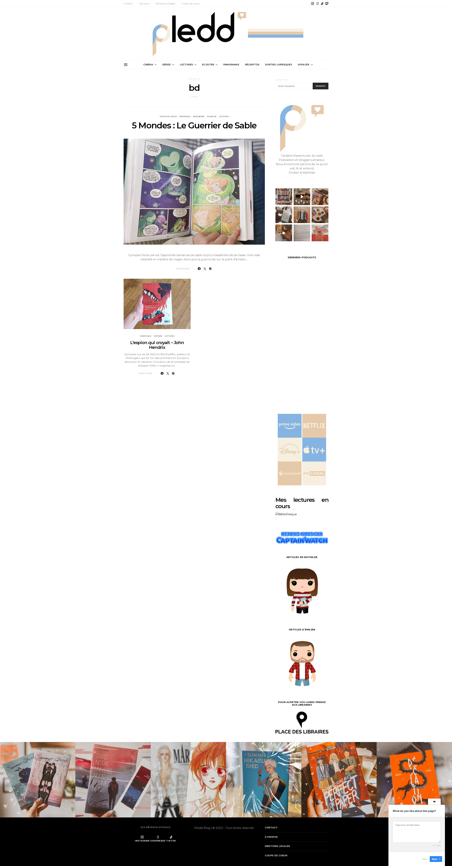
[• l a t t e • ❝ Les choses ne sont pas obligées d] (320, 196)
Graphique (185, 116)
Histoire (158, 336)
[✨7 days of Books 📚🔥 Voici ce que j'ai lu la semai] (283, 232)
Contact (128, 3)
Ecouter (208, 64)
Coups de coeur (191, 3)
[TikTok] (322, 3)
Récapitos (252, 64)
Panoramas (231, 64)
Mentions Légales (165, 3)
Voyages (303, 64)
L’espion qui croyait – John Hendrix (157, 345)
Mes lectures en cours (301, 503)
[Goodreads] (317, 3)
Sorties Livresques (278, 64)
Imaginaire (198, 116)
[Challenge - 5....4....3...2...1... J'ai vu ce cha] (302, 196)
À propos (144, 3)
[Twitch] (327, 3)
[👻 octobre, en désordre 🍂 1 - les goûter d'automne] (320, 214)
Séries (166, 64)
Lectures (186, 64)
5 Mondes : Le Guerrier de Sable (194, 125)
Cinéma (148, 64)
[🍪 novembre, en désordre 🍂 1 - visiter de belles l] (283, 196)
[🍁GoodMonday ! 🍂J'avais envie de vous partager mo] (320, 232)
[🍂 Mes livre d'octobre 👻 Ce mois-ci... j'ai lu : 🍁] (302, 214)
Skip (424, 858)
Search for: (281, 80)
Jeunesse (212, 116)
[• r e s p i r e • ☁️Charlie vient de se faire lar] (283, 214)
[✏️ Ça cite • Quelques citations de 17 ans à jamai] (302, 232)
